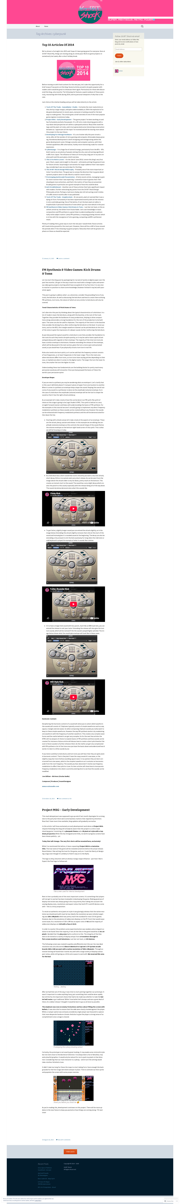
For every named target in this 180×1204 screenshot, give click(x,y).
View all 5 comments (64, 1140)
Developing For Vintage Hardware (59, 134)
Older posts (70, 1152)
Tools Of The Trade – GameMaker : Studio (61, 107)
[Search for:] (142, 26)
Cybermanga (51, 149)
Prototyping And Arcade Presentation (60, 177)
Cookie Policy (38, 1200)
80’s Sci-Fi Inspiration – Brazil (47, 1187)
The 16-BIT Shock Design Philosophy (60, 169)
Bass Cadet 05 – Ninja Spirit (46, 1179)
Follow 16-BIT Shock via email (127, 36)
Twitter (120, 71)
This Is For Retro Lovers (55, 159)
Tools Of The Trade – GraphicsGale (59, 197)
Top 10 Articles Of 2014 (58, 45)
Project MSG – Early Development (58, 119)
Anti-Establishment (53, 187)
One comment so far (65, 799)
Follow (119, 56)
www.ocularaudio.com (50, 786)
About (38, 26)
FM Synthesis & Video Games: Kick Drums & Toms (64, 207)
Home (46, 26)
